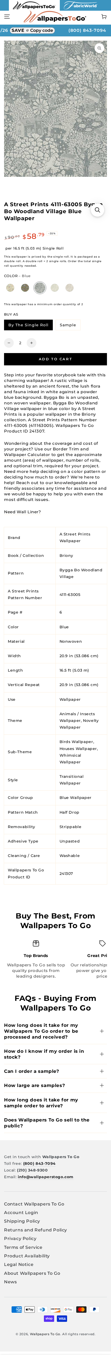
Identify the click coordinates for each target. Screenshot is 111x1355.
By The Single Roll (30, 326)
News (10, 1281)
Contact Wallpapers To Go (34, 1204)
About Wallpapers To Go (32, 1273)
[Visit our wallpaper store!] (34, 9)
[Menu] (7, 16)
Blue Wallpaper (76, 797)
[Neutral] (10, 287)
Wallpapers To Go (45, 1334)
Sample (70, 326)
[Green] (25, 287)
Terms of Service (23, 1247)
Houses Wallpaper (78, 748)
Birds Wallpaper (76, 741)
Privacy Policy (20, 1238)
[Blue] (40, 288)
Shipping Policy (22, 1221)
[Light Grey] (69, 287)
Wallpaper (70, 699)
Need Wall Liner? (22, 511)
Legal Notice (18, 1264)
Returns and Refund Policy (35, 1229)
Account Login (21, 1212)
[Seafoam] (55, 287)
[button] (97, 210)
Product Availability (27, 1255)
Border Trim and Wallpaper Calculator (46, 451)
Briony (67, 555)
